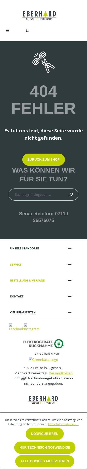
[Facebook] (16, 327)
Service (15, 264)
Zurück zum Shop (44, 159)
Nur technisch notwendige (44, 447)
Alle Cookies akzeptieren (44, 461)
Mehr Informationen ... (63, 424)
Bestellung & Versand (27, 280)
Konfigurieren (44, 434)
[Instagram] (32, 327)
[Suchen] (27, 30)
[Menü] (7, 30)
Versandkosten (61, 373)
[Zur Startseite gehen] (39, 13)
